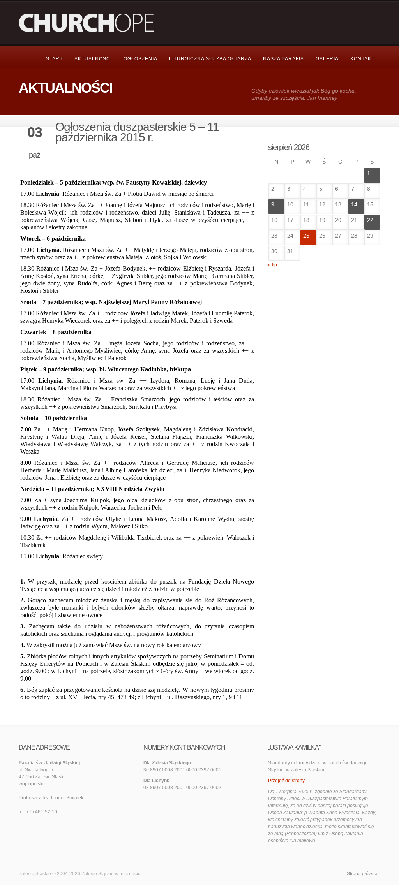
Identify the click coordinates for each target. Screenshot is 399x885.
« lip (272, 264)
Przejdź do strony (286, 780)
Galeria (327, 59)
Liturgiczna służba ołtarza (210, 59)
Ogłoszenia (140, 59)
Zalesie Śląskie (97, 873)
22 (370, 220)
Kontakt (362, 59)
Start (54, 59)
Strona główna (362, 873)
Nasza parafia (283, 59)
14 (354, 204)
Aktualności (93, 59)
